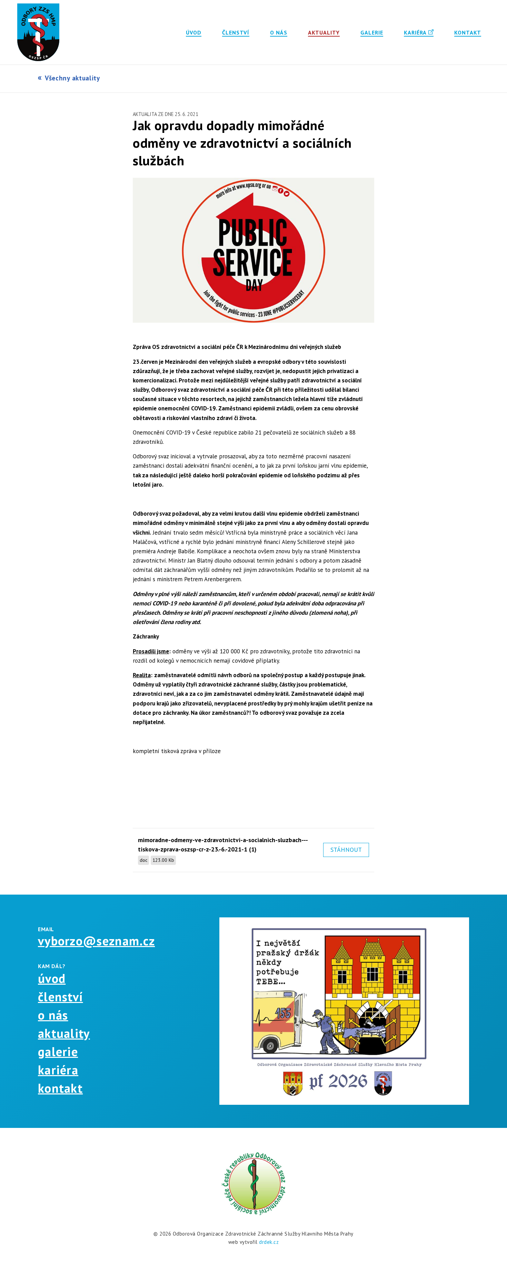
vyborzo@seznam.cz (96, 941)
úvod (52, 978)
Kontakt (467, 32)
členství (60, 996)
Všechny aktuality (72, 78)
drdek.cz (269, 1242)
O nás (278, 32)
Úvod (193, 32)
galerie (58, 1051)
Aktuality (324, 32)
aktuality (64, 1033)
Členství (235, 32)
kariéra (58, 1070)
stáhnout (346, 850)
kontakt (60, 1088)
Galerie (371, 32)
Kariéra (415, 32)
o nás (53, 1015)
